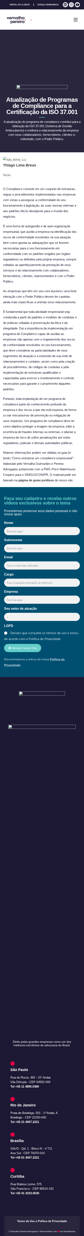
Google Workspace (48, 5)
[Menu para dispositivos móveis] (76, 19)
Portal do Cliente (20, 5)
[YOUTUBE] (77, 4)
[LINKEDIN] (65, 4)
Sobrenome (13, 540)
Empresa (11, 591)
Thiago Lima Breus (19, 165)
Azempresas (69, 1231)
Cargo (9, 574)
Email (8, 557)
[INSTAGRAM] (71, 4)
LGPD (8, 626)
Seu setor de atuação (20, 608)
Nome (8, 523)
